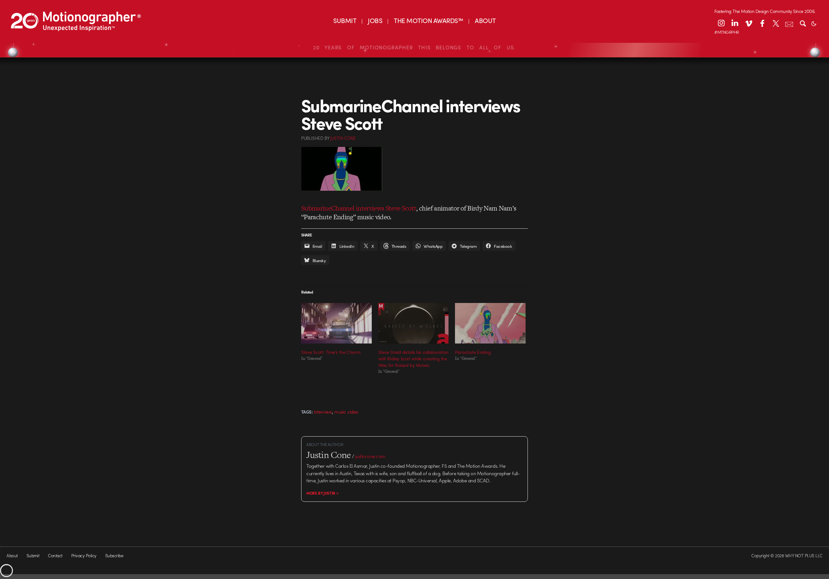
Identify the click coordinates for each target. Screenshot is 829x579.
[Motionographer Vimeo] (748, 23)
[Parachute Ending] (490, 323)
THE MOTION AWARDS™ (428, 20)
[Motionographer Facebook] (762, 23)
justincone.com (370, 456)
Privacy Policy (84, 555)
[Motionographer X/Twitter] (775, 23)
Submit (33, 555)
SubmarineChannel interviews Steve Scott (358, 208)
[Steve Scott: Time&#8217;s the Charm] (336, 323)
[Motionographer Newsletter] (789, 23)
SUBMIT (344, 20)
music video (346, 411)
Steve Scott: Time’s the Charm (330, 352)
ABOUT (485, 20)
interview (323, 411)
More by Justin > (322, 493)
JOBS (375, 20)
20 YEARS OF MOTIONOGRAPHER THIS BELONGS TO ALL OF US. (414, 47)
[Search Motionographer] (803, 23)
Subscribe (114, 555)
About (11, 555)
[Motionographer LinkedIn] (735, 23)
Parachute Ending (473, 352)
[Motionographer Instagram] (721, 23)
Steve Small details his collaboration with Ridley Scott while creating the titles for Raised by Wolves (413, 358)
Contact (55, 555)
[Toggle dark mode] (814, 23)
